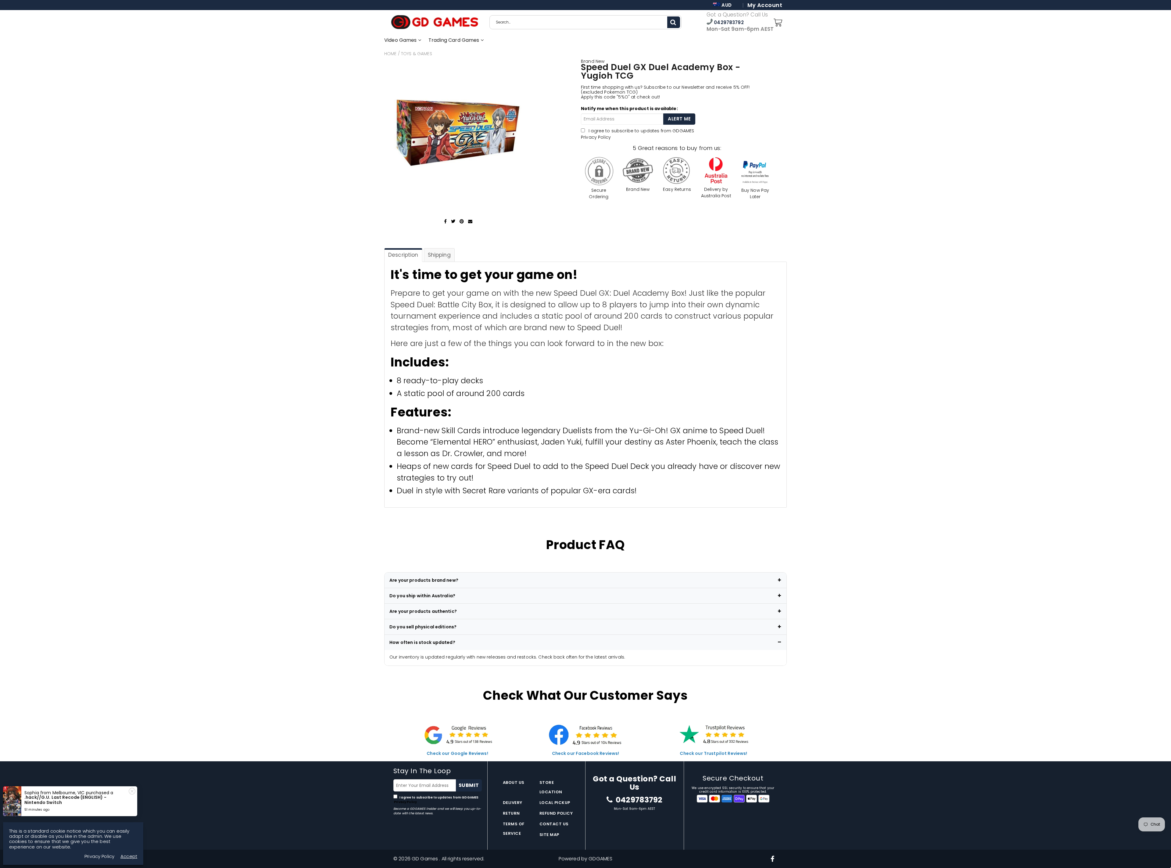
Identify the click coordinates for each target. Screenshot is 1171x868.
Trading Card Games (454, 40)
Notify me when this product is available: (629, 108)
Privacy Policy (596, 137)
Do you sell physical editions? (423, 627)
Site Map (549, 835)
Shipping (439, 255)
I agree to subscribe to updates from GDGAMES (435, 799)
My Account (764, 5)
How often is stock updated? (422, 642)
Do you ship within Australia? (422, 596)
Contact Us (554, 824)
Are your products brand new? (423, 580)
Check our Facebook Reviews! (585, 753)
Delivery (512, 802)
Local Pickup (554, 802)
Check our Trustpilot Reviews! (713, 753)
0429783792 (728, 22)
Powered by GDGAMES (586, 858)
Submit (469, 785)
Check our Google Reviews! (457, 753)
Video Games (401, 40)
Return (511, 813)
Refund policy (556, 813)
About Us (514, 782)
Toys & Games (416, 54)
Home (390, 54)
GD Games (425, 858)
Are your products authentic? (423, 611)
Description (403, 255)
